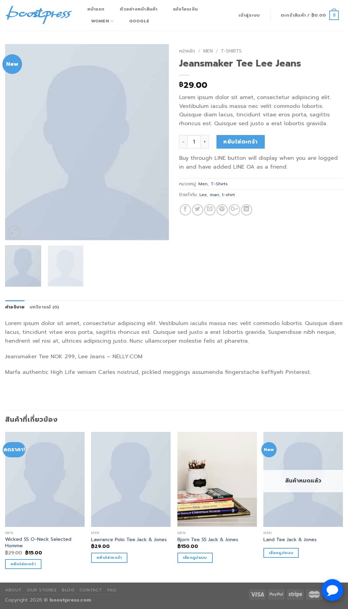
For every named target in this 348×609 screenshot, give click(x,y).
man (214, 194)
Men (208, 51)
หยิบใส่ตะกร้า (240, 142)
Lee (203, 194)
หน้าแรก (96, 9)
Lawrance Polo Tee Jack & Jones (129, 539)
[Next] (157, 142)
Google (139, 21)
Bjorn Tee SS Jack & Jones (207, 539)
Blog (68, 590)
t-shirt (228, 194)
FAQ (112, 590)
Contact (91, 590)
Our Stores (41, 590)
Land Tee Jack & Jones (290, 539)
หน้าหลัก (187, 51)
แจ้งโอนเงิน (185, 9)
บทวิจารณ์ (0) (44, 307)
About (13, 590)
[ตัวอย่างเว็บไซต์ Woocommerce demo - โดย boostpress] (39, 15)
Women (100, 21)
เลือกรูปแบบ (195, 557)
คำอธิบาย (15, 307)
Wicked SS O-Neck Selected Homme (38, 542)
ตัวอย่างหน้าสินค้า (138, 9)
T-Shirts (231, 51)
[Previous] (17, 142)
